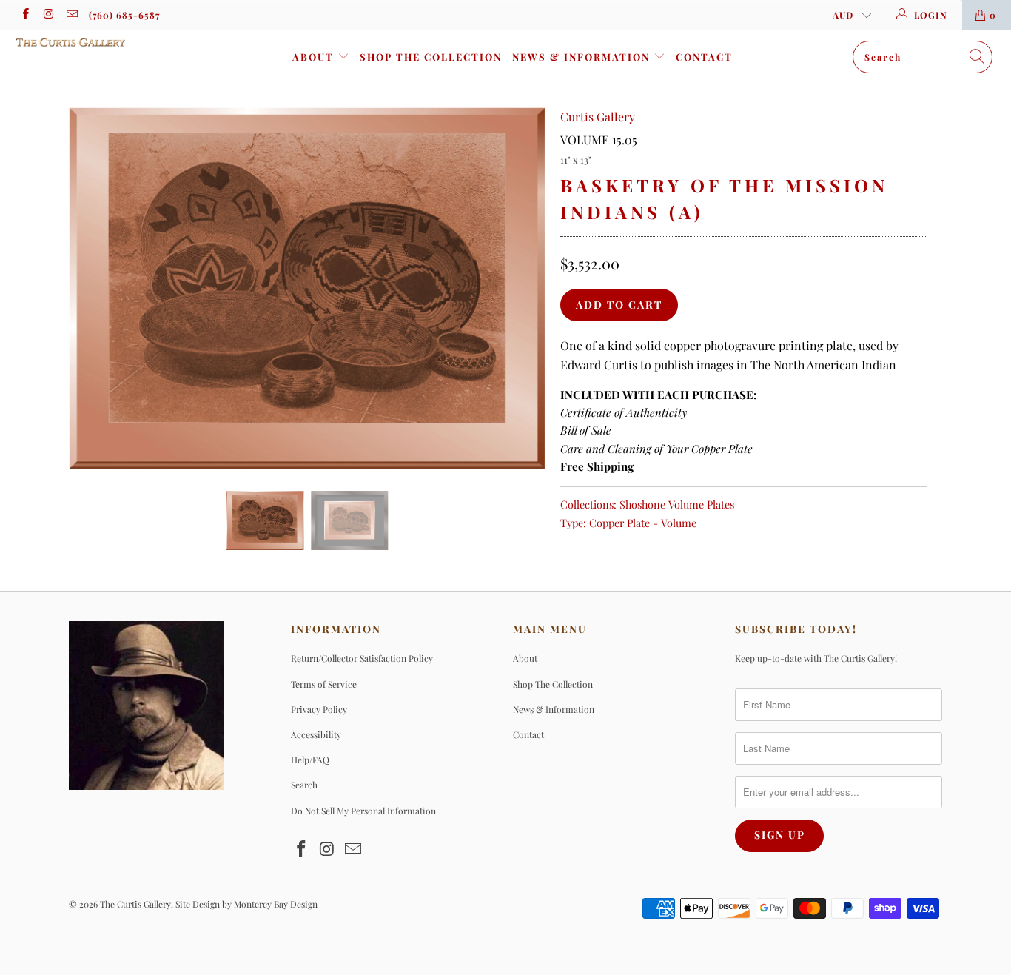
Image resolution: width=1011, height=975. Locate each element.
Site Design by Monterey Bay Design (246, 904)
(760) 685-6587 (124, 15)
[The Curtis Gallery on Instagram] (47, 15)
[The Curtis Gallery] (88, 42)
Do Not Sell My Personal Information (363, 811)
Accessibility (316, 734)
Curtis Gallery (597, 116)
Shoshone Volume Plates (676, 504)
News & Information (583, 56)
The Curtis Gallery (135, 904)
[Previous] (94, 288)
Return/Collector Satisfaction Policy (362, 658)
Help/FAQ (310, 759)
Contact (704, 56)
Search (304, 785)
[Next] (520, 288)
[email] (71, 15)
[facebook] (25, 15)
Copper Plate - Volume (642, 522)
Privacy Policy (319, 709)
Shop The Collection (431, 56)
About (314, 56)
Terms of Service (324, 684)
